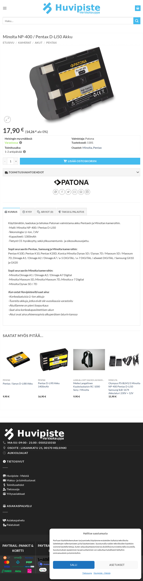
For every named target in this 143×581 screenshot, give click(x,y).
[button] (5, 8)
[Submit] (136, 20)
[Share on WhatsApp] (56, 192)
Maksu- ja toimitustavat (20, 480)
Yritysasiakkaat (15, 493)
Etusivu (8, 42)
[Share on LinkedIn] (87, 192)
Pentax (51, 42)
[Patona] (71, 184)
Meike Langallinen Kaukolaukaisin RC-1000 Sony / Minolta (86, 386)
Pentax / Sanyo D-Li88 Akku (18, 383)
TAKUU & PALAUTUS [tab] (73, 211)
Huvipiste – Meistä (102, 573)
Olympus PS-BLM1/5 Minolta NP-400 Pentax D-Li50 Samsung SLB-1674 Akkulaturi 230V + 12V (124, 388)
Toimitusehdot (15, 484)
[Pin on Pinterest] (81, 192)
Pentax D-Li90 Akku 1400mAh (49, 385)
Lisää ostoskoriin (82, 161)
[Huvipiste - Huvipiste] (71, 8)
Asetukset (117, 564)
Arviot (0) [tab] (47, 211)
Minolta (87, 147)
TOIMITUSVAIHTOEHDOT (26, 172)
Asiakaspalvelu (15, 520)
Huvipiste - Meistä (17, 475)
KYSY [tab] (29, 211)
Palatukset (13, 524)
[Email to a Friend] (75, 192)
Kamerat (24, 42)
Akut (38, 42)
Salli (73, 564)
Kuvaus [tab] (12, 211)
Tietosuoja (87, 573)
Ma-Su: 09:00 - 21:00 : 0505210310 (31, 442)
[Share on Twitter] (68, 192)
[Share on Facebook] (62, 192)
